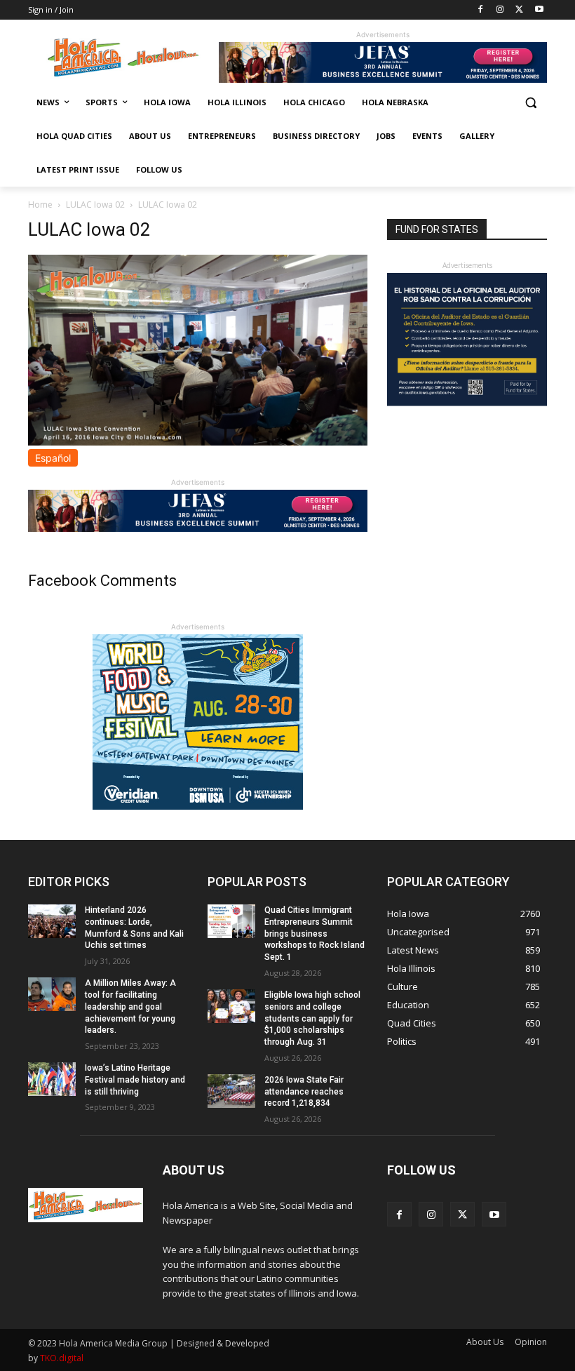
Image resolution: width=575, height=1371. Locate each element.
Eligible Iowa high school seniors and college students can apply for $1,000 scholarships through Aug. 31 (312, 1018)
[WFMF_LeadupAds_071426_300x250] (198, 806)
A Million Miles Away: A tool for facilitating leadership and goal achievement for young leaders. (130, 1006)
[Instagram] (500, 10)
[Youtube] (539, 10)
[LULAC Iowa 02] (197, 442)
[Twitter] (519, 10)
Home (40, 204)
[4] (383, 79)
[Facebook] (481, 10)
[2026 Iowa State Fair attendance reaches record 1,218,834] (231, 1091)
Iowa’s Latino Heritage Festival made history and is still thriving (135, 1080)
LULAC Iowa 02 (95, 204)
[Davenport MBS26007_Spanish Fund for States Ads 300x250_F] (467, 402)
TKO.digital (61, 1358)
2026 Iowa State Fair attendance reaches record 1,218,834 (304, 1092)
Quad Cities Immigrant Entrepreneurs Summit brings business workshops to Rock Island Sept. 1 (314, 933)
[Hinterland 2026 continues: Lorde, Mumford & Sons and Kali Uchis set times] (52, 921)
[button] (530, 102)
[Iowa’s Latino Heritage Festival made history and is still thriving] (52, 1079)
